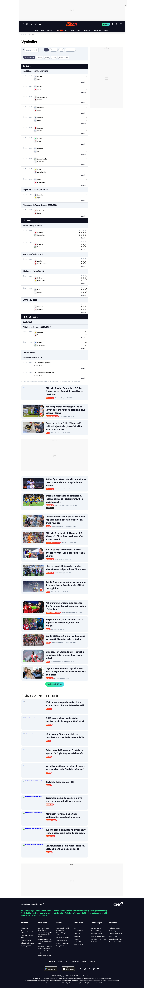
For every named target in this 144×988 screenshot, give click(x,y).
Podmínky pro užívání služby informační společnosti (64, 980)
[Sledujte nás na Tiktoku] (36, 24)
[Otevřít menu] (121, 24)
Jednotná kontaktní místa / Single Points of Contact (64, 983)
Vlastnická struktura (43, 983)
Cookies (104, 980)
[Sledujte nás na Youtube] (40, 24)
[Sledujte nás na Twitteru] (31, 24)
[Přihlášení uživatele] (113, 24)
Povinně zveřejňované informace (97, 983)
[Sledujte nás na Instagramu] (27, 24)
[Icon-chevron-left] (23, 49)
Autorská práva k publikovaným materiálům (36, 980)
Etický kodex (83, 983)
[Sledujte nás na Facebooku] (23, 24)
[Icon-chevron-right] (40, 49)
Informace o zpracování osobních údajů (90, 980)
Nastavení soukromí (113, 980)
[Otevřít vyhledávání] (117, 24)
